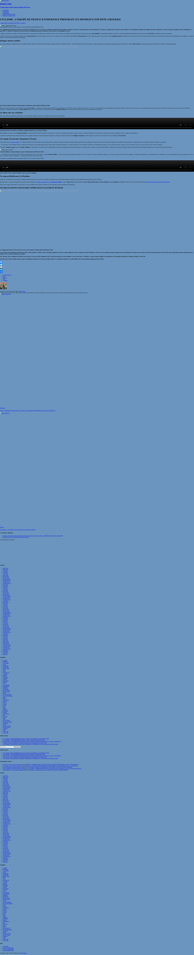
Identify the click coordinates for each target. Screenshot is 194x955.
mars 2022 (5, 640)
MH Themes (24, 953)
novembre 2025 (7, 580)
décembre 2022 (6, 628)
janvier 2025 (6, 594)
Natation (5, 709)
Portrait (5, 712)
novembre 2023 (7, 613)
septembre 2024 (7, 599)
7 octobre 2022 (3, 23)
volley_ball (5, 731)
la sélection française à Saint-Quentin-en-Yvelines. (158, 182)
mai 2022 (5, 638)
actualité (5, 660)
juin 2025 (5, 587)
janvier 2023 (6, 627)
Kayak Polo (6, 700)
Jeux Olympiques (7, 694)
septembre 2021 (7, 649)
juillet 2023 (5, 618)
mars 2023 (5, 624)
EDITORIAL (6, 13)
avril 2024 (5, 606)
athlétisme (5, 661)
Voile (4, 730)
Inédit (4, 693)
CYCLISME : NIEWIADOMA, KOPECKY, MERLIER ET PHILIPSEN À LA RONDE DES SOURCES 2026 (30, 744)
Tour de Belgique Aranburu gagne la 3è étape (14, 767)
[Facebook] (97, 262)
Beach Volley (6, 668)
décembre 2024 (6, 595)
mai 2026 (5, 572)
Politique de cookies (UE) (9, 15)
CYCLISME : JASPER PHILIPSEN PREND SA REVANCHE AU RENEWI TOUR (24, 740)
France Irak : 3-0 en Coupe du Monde (12, 765)
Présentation (6, 713)
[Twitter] (97, 264)
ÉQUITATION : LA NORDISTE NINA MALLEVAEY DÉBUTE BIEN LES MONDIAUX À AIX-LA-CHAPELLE (32, 741)
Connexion (5, 946)
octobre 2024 (6, 598)
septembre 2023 (7, 616)
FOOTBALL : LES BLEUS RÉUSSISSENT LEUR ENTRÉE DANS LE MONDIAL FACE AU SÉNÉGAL (51, 765)
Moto (4, 708)
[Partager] (97, 272)
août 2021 (5, 650)
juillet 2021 (5, 651)
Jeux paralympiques (8, 695)
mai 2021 (5, 654)
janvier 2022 (6, 643)
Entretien (5, 676)
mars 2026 (5, 575)
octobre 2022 (6, 631)
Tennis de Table (7, 726)
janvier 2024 (6, 610)
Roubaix (5, 277)
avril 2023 (5, 623)
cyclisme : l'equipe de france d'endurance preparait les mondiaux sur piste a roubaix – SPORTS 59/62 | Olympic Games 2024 (33, 535)
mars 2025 (5, 591)
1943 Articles (22, 291)
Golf (4, 683)
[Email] (97, 267)
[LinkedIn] (97, 269)
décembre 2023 (6, 612)
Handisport (5, 689)
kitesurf (5, 701)
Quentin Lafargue (15, 142)
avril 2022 (5, 639)
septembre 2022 (7, 632)
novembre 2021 (7, 646)
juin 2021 (5, 653)
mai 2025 (5, 588)
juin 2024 (5, 603)
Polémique (5, 711)
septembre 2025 (7, 583)
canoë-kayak (6, 672)
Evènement (5, 680)
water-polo (5, 732)
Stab (4, 279)
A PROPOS (6, 10)
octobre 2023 (6, 614)
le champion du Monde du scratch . (48, 182)
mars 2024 (5, 608)
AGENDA (5, 11)
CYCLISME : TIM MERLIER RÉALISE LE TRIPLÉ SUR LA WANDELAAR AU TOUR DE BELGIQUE (54, 768)
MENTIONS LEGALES (9, 14)
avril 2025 (5, 590)
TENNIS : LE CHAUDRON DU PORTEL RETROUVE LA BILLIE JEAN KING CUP (25, 743)
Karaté (4, 698)
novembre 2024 (7, 597)
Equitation (5, 678)
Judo (4, 697)
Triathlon (5, 728)
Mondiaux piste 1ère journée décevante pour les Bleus (16, 537)
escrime (5, 679)
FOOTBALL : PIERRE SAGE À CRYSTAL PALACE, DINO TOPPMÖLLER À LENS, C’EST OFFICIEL (52, 764)
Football (5, 682)
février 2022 (6, 642)
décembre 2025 (6, 579)
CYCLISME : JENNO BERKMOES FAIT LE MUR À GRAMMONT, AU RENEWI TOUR (26, 738)
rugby (4, 719)
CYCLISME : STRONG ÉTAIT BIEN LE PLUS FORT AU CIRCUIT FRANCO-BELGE (50, 767)
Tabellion (5, 280)
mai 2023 (5, 621)
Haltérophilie (6, 686)
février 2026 (6, 576)
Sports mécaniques (7, 721)
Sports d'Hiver (6, 720)
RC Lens (5, 716)
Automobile (6, 663)
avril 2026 (5, 573)
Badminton (5, 665)
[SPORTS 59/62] (4, 0)
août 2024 (5, 601)
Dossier (5, 675)
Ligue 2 (5, 704)
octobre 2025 (6, 582)
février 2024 (6, 609)
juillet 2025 (5, 586)
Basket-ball (5, 667)
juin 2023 (5, 620)
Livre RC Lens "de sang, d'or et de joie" (12, 764)
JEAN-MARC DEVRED (14, 23)
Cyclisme (22, 23)
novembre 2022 (7, 629)
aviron (4, 664)
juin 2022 (5, 636)
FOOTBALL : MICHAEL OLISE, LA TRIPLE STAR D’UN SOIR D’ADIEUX (48, 770)
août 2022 (5, 633)
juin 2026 (5, 571)
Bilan (4, 669)
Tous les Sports (6, 727)
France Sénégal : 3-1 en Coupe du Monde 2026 (14, 770)
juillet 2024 (5, 602)
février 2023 (6, 625)
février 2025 (6, 592)
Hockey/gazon (6, 690)
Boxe (4, 671)
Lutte (4, 706)
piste (4, 276)
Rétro (4, 717)
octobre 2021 (6, 647)
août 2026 (5, 568)
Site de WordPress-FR (8, 950)
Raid (4, 715)
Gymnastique (6, 685)
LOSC (4, 705)
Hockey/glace (6, 691)
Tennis (4, 724)
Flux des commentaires (8, 949)
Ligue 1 (5, 702)
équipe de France (7, 275)
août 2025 (5, 584)
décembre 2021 (6, 644)
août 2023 (5, 617)
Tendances (5, 723)
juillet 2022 (5, 635)
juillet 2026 (5, 569)
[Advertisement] (45, 552)
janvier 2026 (6, 577)
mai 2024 (5, 605)
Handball (5, 687)
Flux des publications (8, 947)
